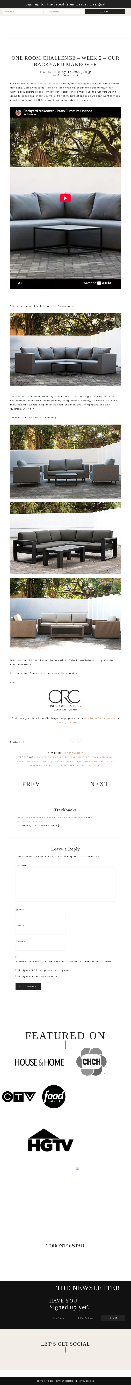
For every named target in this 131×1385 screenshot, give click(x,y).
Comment (23, 865)
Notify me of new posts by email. (38, 976)
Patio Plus (60, 765)
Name (20, 909)
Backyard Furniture (50, 757)
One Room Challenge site (99, 718)
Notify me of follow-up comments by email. (45, 970)
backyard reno (102, 757)
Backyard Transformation (34, 761)
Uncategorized (74, 753)
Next (99, 784)
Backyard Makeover (77, 757)
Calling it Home (66, 722)
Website (20, 941)
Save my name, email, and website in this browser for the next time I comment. (64, 961)
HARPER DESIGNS (36, 27)
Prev (31, 784)
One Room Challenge (47, 83)
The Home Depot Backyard (84, 765)
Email (20, 925)
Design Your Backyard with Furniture (79, 761)
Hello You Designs (84, 1381)
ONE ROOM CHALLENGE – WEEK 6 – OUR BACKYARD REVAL (50, 817)
